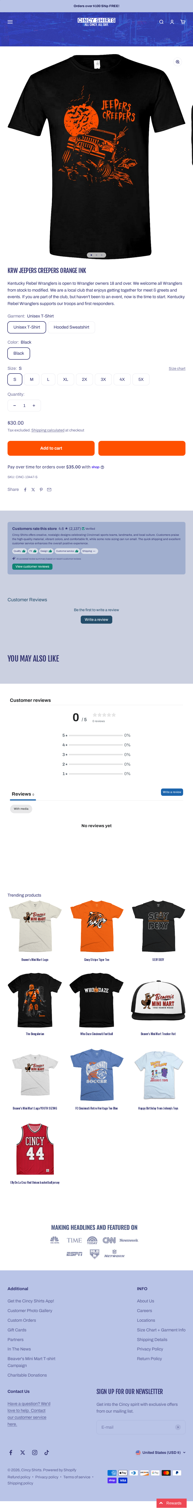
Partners (16, 1339)
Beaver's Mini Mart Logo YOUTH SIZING (35, 1108)
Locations (146, 1320)
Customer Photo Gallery (30, 1310)
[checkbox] (21, 809)
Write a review (96, 620)
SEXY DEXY (158, 959)
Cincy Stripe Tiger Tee (96, 959)
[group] (96, 1242)
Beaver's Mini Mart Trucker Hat (158, 1033)
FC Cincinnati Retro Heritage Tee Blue (96, 1108)
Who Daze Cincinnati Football (96, 1033)
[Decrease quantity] (14, 405)
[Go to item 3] (101, 255)
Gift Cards (17, 1330)
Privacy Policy (150, 1349)
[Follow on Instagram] (35, 1452)
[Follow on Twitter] (23, 1452)
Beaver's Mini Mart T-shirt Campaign (31, 1362)
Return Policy (149, 1358)
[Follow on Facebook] (11, 1452)
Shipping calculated (47, 430)
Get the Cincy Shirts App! (31, 1301)
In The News (19, 1349)
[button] (94, 1463)
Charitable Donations (27, 1375)
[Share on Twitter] (33, 490)
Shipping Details (152, 1339)
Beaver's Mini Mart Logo (34, 959)
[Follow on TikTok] (47, 1452)
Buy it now (142, 448)
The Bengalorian (35, 1033)
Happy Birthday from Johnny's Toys (158, 1108)
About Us (145, 1301)
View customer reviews (32, 566)
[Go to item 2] (96, 255)
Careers (144, 1310)
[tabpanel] (96, 841)
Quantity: (16, 394)
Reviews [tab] (23, 794)
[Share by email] (49, 490)
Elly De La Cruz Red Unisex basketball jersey (34, 1182)
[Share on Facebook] (25, 490)
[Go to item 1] (91, 255)
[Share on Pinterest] (41, 490)
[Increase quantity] (34, 405)
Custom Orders (22, 1320)
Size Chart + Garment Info (161, 1330)
